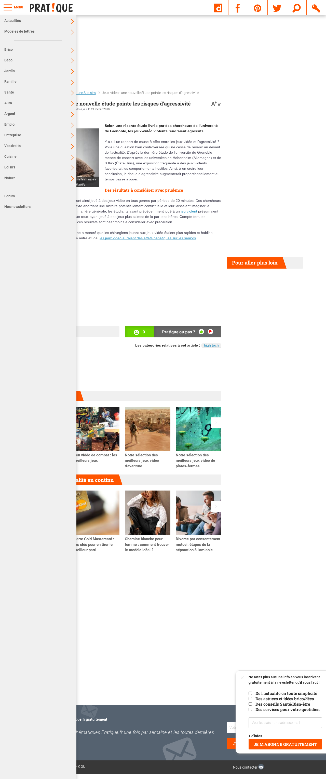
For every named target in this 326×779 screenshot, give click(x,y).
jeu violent (188, 211)
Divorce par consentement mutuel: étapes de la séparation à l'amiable (198, 544)
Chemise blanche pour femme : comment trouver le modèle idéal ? (147, 544)
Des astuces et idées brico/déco (284, 698)
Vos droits (12, 146)
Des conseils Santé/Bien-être (282, 704)
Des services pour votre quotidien (287, 709)
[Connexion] (316, 7)
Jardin (9, 71)
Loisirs (9, 167)
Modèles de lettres (19, 31)
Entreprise (12, 135)
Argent (9, 114)
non (210, 331)
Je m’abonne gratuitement (285, 744)
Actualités (12, 21)
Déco (8, 60)
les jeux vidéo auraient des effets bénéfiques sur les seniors (148, 238)
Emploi (10, 124)
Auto (8, 103)
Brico (8, 49)
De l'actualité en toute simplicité (286, 693)
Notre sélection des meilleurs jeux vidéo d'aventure (142, 461)
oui (201, 331)
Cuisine (10, 156)
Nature (10, 178)
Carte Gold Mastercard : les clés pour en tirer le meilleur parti (94, 544)
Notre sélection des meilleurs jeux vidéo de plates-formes (195, 461)
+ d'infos (255, 736)
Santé (9, 92)
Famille (10, 82)
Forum (9, 196)
